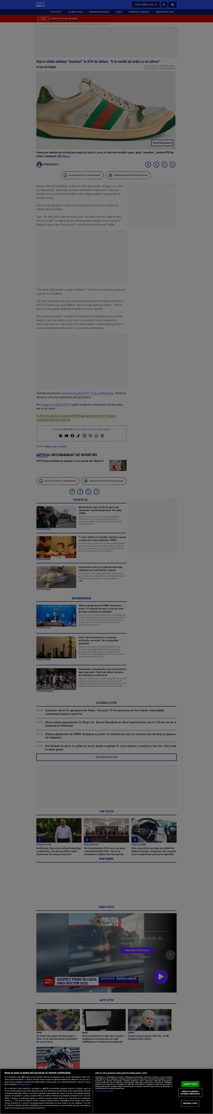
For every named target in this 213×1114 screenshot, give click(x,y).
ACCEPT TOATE (190, 1084)
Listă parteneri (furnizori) (104, 1091)
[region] (106, 1091)
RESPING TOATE (190, 1103)
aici (12, 1100)
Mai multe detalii (24, 1084)
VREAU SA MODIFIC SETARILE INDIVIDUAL (190, 1092)
